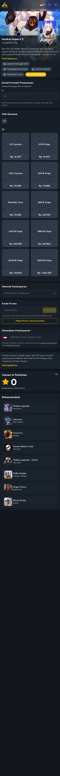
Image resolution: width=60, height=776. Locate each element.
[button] (55, 4)
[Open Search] (49, 4)
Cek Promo (49, 310)
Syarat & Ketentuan (48, 343)
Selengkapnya (9, 59)
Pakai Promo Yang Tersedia (30, 321)
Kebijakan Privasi (13, 345)
